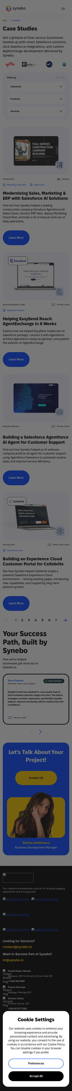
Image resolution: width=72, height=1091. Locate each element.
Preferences (36, 1063)
